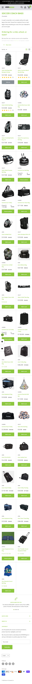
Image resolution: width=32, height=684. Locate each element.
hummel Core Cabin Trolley (22, 330)
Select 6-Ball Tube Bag (23, 297)
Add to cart (24, 82)
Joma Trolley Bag (22, 362)
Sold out (8, 82)
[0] (29, 7)
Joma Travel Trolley (6, 488)
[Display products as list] (29, 49)
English (4, 655)
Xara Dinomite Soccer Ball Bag (7, 582)
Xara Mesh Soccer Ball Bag (7, 363)
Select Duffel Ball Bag (7, 105)
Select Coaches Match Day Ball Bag (23, 71)
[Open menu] (3, 7)
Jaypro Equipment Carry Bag (8, 550)
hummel (20, 103)
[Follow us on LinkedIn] (13, 664)
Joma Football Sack (6, 234)
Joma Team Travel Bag (23, 518)
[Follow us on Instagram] (10, 664)
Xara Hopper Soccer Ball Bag (8, 298)
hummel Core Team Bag (24, 202)
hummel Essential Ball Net (23, 395)
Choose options (24, 180)
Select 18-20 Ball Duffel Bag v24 (8, 139)
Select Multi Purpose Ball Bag (7, 171)
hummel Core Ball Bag (23, 170)
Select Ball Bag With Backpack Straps (7, 71)
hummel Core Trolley (7, 202)
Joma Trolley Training (23, 488)
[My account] (25, 7)
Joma (3, 232)
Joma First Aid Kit (6, 457)
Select (3, 68)
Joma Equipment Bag (7, 394)
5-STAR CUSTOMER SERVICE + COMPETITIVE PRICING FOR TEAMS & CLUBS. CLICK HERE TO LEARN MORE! (16, 2)
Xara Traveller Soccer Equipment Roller (23, 550)
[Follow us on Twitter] (6, 664)
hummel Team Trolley (7, 427)
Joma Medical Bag (22, 265)
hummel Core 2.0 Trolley (8, 329)
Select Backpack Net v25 (24, 234)
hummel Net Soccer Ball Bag (24, 106)
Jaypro (3, 546)
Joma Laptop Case (22, 457)
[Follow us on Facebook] (3, 664)
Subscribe (7, 647)
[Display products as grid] (26, 49)
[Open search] (22, 7)
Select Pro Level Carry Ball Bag (23, 139)
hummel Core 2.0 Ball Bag (7, 266)
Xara (3, 295)
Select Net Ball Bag (22, 427)
